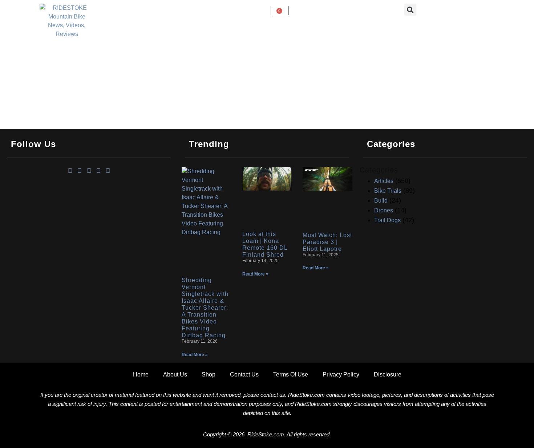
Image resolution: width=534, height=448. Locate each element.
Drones (383, 210)
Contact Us (244, 374)
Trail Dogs (387, 220)
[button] (410, 10)
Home (141, 374)
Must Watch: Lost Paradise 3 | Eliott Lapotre (327, 242)
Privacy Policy (341, 374)
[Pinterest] (89, 171)
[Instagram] (79, 171)
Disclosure (387, 374)
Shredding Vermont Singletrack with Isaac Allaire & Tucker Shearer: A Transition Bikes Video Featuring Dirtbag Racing (205, 307)
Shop (208, 374)
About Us (175, 374)
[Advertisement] (89, 231)
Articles (383, 181)
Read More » (195, 354)
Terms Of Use (290, 374)
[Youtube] (98, 171)
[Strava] (108, 171)
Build (381, 200)
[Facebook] (70, 171)
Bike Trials (387, 191)
